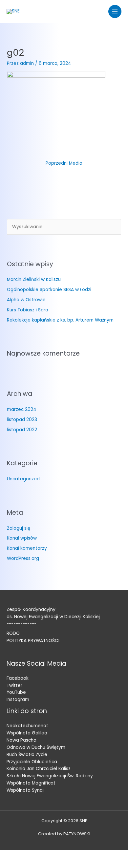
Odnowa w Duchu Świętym (36, 747)
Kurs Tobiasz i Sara (27, 310)
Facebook (18, 678)
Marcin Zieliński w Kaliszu (34, 279)
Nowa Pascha (21, 740)
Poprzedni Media (64, 163)
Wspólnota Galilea (27, 733)
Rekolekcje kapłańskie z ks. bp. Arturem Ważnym (60, 320)
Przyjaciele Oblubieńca (32, 762)
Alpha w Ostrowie (26, 300)
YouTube (16, 692)
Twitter (14, 685)
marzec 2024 (21, 409)
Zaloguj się (18, 528)
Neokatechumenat (27, 726)
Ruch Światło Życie (27, 754)
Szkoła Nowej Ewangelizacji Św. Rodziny (50, 776)
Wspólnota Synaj (25, 790)
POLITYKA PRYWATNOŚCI (33, 641)
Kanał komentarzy (27, 548)
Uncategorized (23, 479)
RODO (13, 633)
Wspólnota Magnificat (31, 783)
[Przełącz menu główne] (115, 11)
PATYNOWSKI (76, 834)
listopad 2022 (22, 430)
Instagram (18, 699)
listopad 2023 (22, 419)
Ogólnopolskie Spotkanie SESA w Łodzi (49, 289)
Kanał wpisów (22, 538)
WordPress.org (23, 558)
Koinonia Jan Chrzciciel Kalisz (39, 769)
